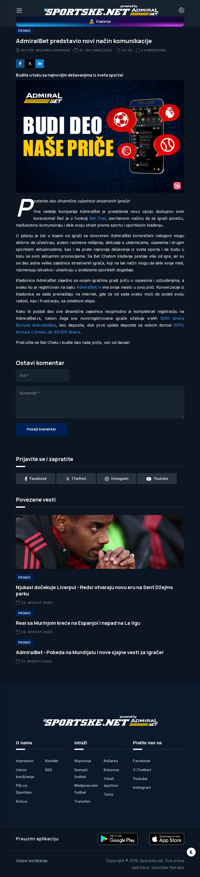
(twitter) (79, 478)
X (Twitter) (142, 769)
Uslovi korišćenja (31, 860)
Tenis (108, 794)
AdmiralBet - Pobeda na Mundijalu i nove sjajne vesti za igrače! (90, 652)
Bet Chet (98, 218)
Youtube (140, 778)
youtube (161, 478)
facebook (38, 478)
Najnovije (82, 760)
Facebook (141, 760)
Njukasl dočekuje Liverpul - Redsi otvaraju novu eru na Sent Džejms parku (94, 590)
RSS (48, 769)
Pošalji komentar (41, 429)
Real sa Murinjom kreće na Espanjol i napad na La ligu (78, 623)
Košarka (111, 760)
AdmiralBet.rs (88, 287)
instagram (119, 478)
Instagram (142, 787)
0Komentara (153, 50)
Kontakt (51, 760)
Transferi (82, 801)
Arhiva (21, 801)
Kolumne (111, 769)
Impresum (25, 760)
